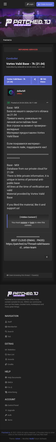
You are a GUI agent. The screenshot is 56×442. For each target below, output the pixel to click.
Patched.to (7, 40)
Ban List (10, 354)
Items (9, 420)
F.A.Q (9, 387)
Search (10, 331)
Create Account (46, 4)
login (32, 222)
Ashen (17, 439)
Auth (9, 415)
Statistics (11, 350)
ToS (9, 336)
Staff (9, 322)
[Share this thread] (35, 80)
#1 (47, 103)
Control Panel (13, 405)
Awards (10, 359)
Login (31, 4)
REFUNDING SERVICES (28, 49)
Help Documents (14, 377)
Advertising (12, 392)
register (24, 222)
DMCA (10, 382)
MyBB (31, 439)
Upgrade (11, 410)
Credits (10, 364)
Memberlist (12, 327)
